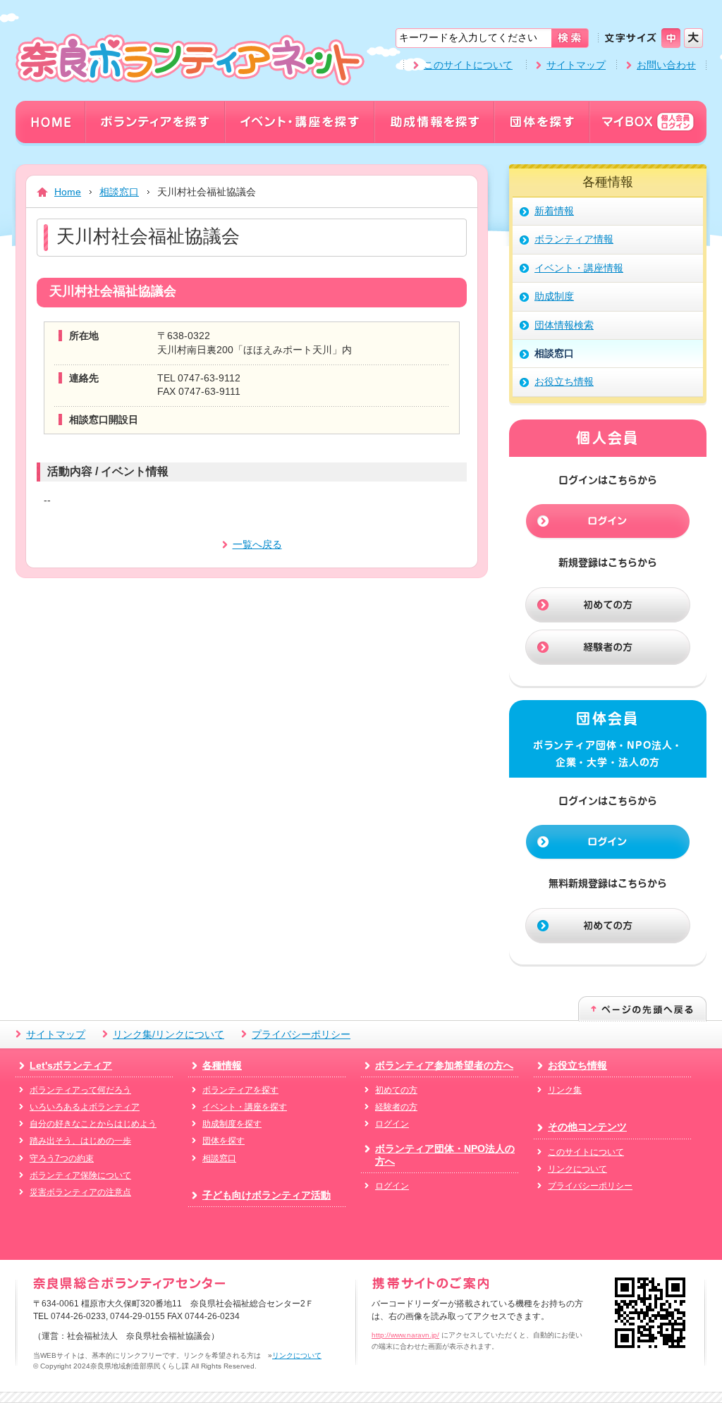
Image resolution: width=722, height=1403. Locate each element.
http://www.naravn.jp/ (405, 1335)
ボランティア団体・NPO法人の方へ (445, 1155)
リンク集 (565, 1090)
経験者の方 (396, 1107)
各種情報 (222, 1065)
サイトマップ (576, 65)
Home (67, 191)
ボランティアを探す (240, 1090)
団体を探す (223, 1141)
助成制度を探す (232, 1124)
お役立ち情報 (577, 1065)
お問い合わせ (666, 65)
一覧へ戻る (257, 544)
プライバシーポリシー (301, 1034)
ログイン (392, 1124)
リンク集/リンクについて (168, 1034)
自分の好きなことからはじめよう (93, 1124)
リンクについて (577, 1169)
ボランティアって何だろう (80, 1090)
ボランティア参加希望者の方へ (444, 1065)
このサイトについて (468, 65)
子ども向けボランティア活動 (266, 1195)
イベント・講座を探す (244, 1107)
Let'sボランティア (71, 1065)
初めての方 (396, 1090)
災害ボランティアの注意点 (80, 1192)
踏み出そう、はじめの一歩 (80, 1141)
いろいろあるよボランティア (85, 1107)
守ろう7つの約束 (62, 1158)
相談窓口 (119, 191)
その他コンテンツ (587, 1126)
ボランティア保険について (80, 1175)
